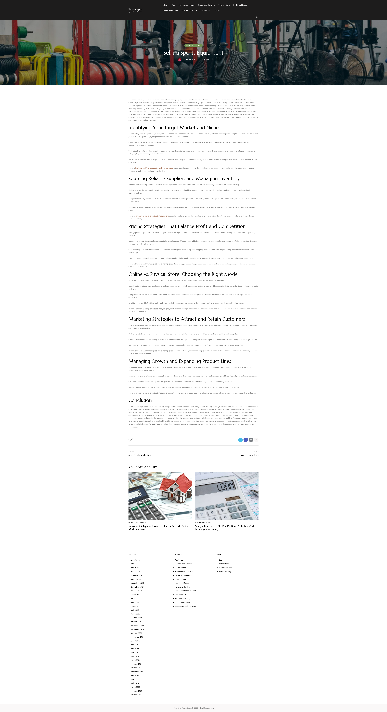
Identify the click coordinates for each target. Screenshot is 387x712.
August (135, 560)
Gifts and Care (180, 579)
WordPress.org (225, 571)
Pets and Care (180, 595)
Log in (221, 560)
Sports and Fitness (182, 602)
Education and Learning (184, 571)
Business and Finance (193, 45)
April (135, 610)
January (136, 579)
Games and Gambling (183, 575)
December (137, 583)
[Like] (130, 440)
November (137, 587)
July (134, 564)
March (135, 571)
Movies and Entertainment (185, 591)
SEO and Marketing (182, 598)
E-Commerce (180, 568)
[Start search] (257, 17)
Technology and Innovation (185, 606)
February (136, 575)
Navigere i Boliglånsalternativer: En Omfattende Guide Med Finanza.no (158, 528)
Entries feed (224, 564)
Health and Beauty (182, 583)
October (136, 591)
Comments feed (225, 568)
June (135, 568)
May (134, 606)
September (137, 637)
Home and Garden (182, 587)
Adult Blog (179, 560)
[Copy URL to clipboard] (256, 440)
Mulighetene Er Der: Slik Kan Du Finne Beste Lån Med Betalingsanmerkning (224, 528)
